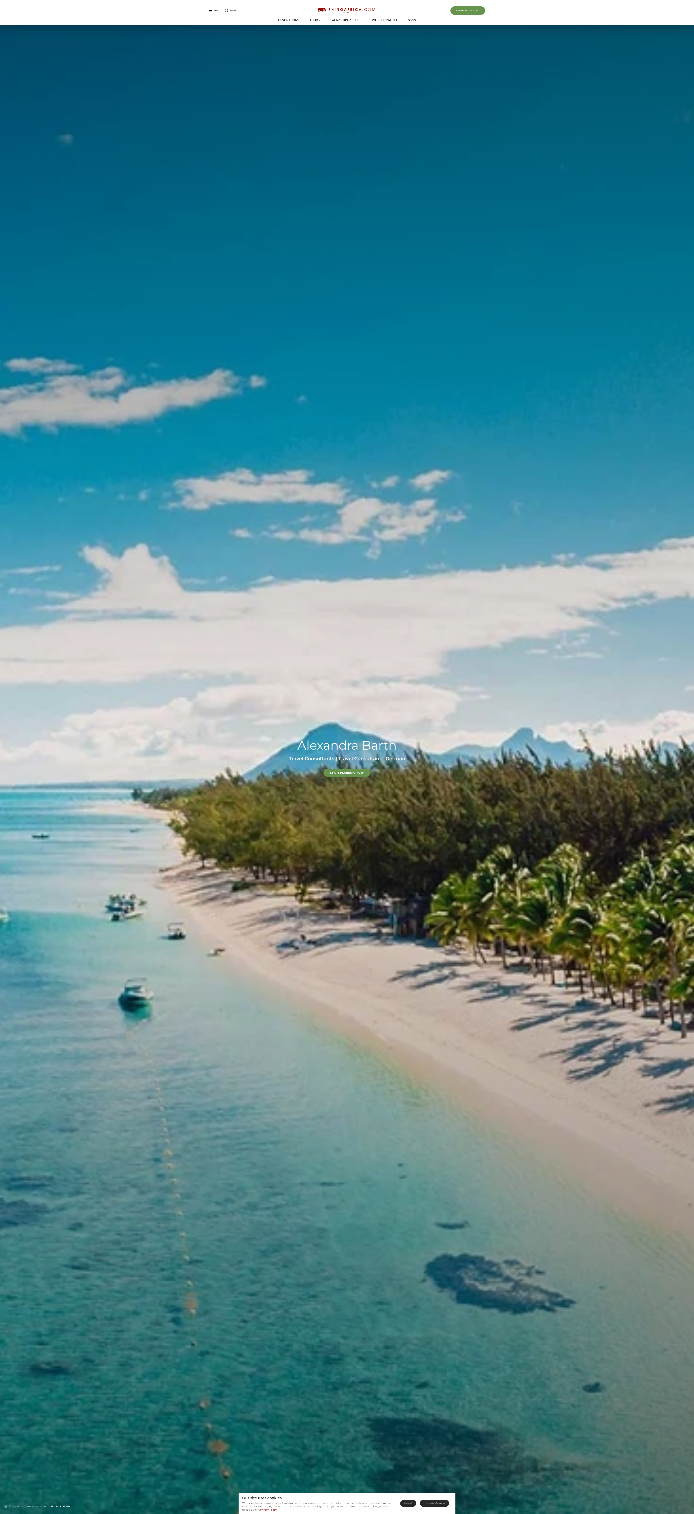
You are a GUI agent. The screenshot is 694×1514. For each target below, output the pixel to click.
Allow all (408, 1503)
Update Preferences (434, 1503)
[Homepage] (6, 1506)
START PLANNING (467, 10)
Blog (412, 20)
